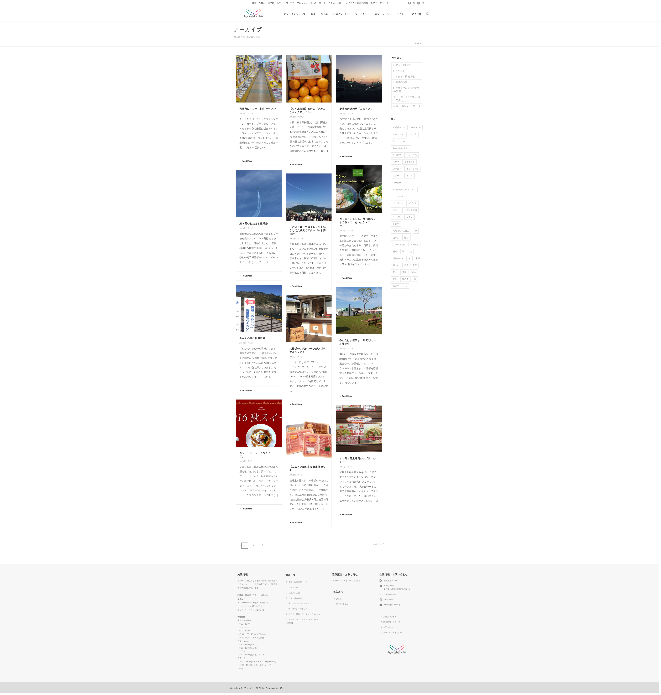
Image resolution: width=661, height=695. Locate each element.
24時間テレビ (399, 127)
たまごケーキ (399, 141)
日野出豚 (415, 244)
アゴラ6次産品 (342, 604)
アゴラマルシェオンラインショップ (347, 581)
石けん (396, 265)
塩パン (396, 238)
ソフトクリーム (400, 196)
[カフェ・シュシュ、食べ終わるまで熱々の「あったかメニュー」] (359, 189)
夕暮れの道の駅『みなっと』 (356, 108)
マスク (396, 210)
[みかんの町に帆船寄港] (259, 308)
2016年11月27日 (246, 114)
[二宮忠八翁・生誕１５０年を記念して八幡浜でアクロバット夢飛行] (309, 197)
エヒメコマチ (412, 169)
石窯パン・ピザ (341, 14)
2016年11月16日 (346, 230)
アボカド (397, 169)
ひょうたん (411, 155)
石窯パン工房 (410, 265)
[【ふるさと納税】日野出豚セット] (309, 437)
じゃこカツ (398, 134)
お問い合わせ (389, 627)
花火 (395, 272)
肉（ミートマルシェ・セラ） (300, 603)
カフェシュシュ (383, 14)
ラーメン (397, 217)
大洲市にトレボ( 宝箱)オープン (257, 108)
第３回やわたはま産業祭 (253, 223)
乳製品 (396, 224)
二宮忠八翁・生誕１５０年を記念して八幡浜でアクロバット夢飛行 (308, 230)
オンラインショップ (295, 14)
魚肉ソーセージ (400, 286)
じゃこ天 (412, 134)
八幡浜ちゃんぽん (401, 231)
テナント (401, 14)
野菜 (395, 279)
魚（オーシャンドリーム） (299, 609)
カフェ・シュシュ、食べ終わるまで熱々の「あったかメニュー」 (357, 222)
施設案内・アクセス (391, 622)
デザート (412, 203)
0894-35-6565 (390, 594)
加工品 (324, 14)
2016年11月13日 (246, 228)
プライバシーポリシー (392, 633)
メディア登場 (410, 210)
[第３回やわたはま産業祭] (259, 193)
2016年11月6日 (296, 357)
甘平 (418, 258)
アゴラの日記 (402, 65)
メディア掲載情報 (405, 76)
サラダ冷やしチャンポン (404, 189)
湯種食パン (398, 258)
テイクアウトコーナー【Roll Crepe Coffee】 (302, 621)
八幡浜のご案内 (389, 617)
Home (417, 43)
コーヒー (397, 182)
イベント (400, 70)
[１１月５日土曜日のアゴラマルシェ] (359, 428)
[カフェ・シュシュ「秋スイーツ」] (259, 423)
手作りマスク (399, 244)
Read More (247, 161)
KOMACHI (416, 127)
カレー (409, 176)
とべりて (397, 155)
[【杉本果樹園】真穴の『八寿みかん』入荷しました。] (309, 79)
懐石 (406, 238)
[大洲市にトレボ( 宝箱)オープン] (259, 79)
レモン (409, 217)
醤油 (414, 272)
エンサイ (397, 176)
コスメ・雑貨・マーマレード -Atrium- (304, 614)
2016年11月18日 (346, 114)
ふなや (396, 162)
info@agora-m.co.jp (392, 605)
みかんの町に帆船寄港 (252, 338)
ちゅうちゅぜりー (401, 148)
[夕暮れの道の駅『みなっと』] (359, 79)
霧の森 (405, 279)
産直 (313, 14)
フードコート (362, 14)
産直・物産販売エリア (297, 582)
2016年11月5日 (245, 461)
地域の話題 (401, 82)
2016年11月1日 (296, 475)
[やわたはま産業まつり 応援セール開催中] (359, 310)
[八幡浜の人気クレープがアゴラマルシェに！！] (309, 318)
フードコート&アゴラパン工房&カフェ (406, 99)
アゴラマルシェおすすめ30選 (406, 89)
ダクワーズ (398, 203)
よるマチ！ (409, 162)
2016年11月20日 (296, 117)
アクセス (416, 14)
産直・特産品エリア (404, 106)
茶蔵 (404, 272)
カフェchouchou (295, 598)
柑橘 (395, 251)
